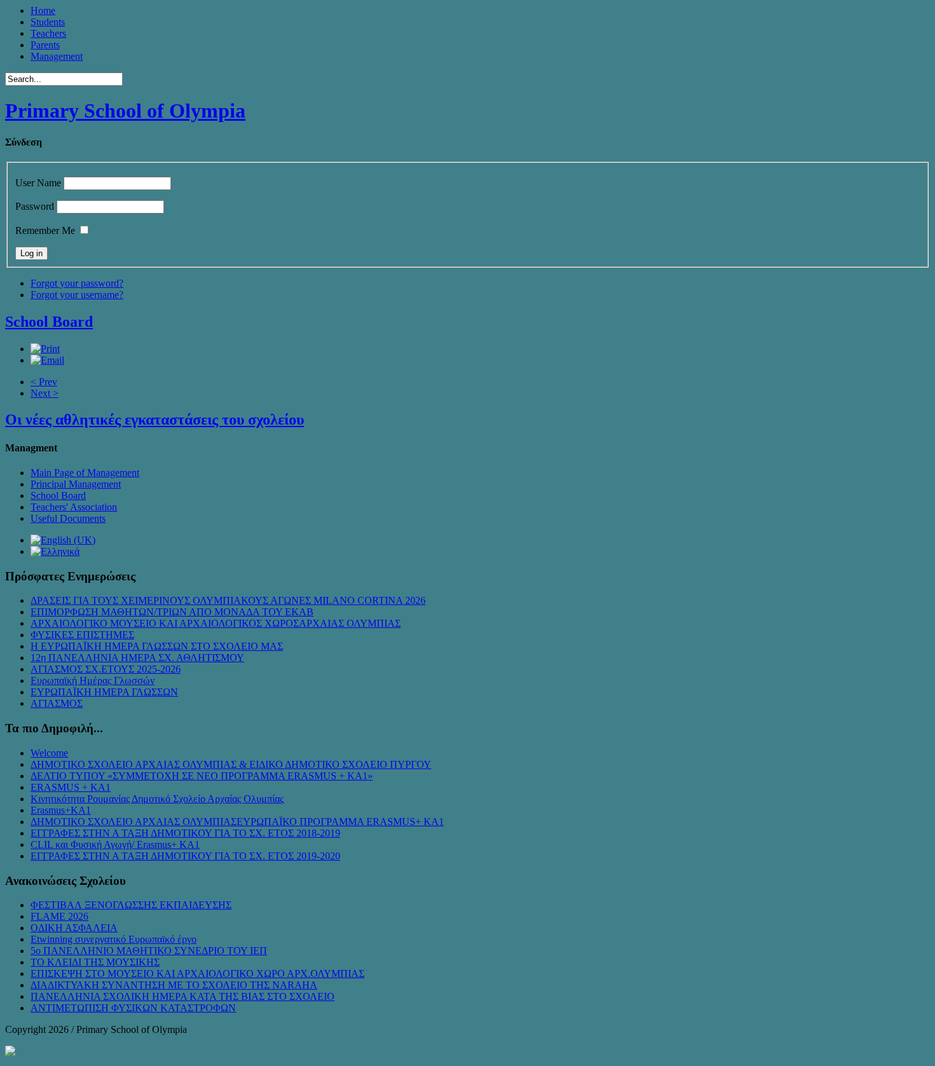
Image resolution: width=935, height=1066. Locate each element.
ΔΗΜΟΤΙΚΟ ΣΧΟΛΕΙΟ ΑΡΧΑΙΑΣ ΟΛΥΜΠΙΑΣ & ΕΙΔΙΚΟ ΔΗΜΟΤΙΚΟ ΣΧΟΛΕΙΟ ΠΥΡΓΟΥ (231, 764)
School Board (49, 321)
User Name (38, 182)
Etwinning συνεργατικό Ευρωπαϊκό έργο (114, 939)
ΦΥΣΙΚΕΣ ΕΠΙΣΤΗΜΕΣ (82, 634)
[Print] (45, 348)
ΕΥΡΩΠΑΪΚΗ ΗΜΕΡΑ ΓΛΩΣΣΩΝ (104, 692)
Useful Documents (68, 518)
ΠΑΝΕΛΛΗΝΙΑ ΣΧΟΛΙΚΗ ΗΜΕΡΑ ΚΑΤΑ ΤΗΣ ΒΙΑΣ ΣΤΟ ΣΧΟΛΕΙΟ (183, 996)
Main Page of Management (85, 472)
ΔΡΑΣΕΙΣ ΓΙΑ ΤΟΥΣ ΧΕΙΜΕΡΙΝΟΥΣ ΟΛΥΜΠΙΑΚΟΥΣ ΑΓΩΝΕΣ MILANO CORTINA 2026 (228, 600)
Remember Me (45, 230)
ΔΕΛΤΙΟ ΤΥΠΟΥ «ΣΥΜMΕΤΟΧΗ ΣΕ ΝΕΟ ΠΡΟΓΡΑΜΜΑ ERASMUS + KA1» (202, 775)
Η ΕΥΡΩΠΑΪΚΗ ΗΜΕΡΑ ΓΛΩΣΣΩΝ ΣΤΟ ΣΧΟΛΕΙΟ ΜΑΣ (157, 646)
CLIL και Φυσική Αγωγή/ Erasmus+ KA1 (115, 844)
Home (43, 10)
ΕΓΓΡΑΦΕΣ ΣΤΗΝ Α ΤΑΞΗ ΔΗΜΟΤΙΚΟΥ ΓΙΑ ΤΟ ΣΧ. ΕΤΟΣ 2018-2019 (185, 833)
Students (48, 22)
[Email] (47, 360)
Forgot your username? (77, 294)
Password (34, 206)
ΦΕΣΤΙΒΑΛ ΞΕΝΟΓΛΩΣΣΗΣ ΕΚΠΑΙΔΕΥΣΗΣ (131, 904)
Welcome (49, 753)
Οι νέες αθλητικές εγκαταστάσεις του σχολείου (154, 419)
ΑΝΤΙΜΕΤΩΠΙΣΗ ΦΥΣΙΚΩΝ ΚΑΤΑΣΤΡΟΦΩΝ (133, 1007)
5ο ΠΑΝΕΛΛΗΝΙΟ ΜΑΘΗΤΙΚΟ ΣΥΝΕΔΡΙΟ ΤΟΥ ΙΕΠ (149, 950)
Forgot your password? (77, 283)
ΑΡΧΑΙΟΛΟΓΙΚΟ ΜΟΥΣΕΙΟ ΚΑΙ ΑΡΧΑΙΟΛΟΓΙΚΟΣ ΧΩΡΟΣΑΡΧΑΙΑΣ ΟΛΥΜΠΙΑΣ (216, 623)
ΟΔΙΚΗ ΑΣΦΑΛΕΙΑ (74, 927)
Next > (45, 393)
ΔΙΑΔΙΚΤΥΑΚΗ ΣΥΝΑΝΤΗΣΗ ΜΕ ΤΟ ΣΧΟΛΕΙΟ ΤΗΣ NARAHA (174, 985)
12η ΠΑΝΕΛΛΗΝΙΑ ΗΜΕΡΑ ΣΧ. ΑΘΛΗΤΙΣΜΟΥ (137, 657)
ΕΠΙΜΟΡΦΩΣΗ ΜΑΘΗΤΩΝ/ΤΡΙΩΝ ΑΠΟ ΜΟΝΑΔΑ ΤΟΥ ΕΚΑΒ (172, 611)
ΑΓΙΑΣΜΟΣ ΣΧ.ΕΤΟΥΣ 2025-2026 (106, 669)
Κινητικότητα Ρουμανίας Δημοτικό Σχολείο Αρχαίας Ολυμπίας (157, 798)
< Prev (44, 381)
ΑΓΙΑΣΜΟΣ (57, 703)
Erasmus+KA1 (61, 810)
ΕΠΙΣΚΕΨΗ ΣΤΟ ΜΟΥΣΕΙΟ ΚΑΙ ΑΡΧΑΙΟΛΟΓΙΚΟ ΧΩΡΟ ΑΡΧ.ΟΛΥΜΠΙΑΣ (197, 973)
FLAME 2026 (59, 916)
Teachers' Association (74, 507)
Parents (45, 44)
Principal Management (76, 484)
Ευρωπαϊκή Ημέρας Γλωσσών (93, 680)
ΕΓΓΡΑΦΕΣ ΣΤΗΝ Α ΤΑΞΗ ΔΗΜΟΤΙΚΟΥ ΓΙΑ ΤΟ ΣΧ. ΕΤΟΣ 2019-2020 (185, 856)
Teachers (48, 33)
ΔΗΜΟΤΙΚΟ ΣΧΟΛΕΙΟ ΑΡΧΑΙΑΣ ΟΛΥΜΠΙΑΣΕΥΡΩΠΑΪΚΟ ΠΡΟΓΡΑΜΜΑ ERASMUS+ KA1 (237, 821)
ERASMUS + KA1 (71, 787)
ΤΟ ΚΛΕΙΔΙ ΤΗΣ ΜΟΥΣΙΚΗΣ (95, 962)
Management (57, 56)
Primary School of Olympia (125, 110)
